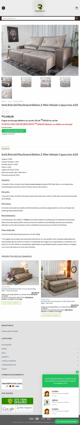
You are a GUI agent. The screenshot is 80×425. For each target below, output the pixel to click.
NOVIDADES (6, 345)
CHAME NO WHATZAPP (13, 131)
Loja (9, 101)
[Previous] (1, 290)
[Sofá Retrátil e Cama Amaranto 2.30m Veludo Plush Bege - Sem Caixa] (59, 279)
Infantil (4, 369)
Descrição (6, 149)
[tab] (6, 149)
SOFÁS (4, 349)
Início (4, 101)
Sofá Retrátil (18, 101)
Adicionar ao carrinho (11, 302)
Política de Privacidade (10, 331)
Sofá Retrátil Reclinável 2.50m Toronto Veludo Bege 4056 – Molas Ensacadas (19, 290)
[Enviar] (76, 18)
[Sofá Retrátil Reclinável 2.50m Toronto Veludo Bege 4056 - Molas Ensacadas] (20, 272)
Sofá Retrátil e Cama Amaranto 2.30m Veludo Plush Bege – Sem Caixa (58, 302)
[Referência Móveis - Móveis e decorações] (40, 8)
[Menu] (3, 8)
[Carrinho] (76, 8)
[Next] (78, 290)
